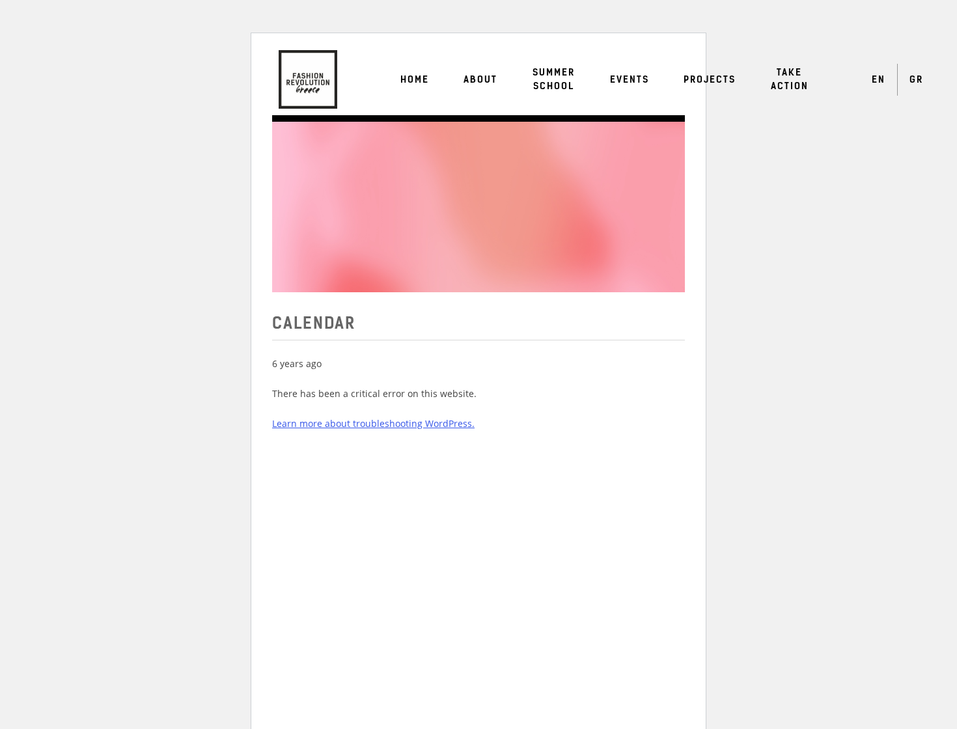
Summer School (554, 79)
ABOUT (480, 79)
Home (414, 79)
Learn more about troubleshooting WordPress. (373, 423)
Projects (710, 79)
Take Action (790, 79)
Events (629, 79)
